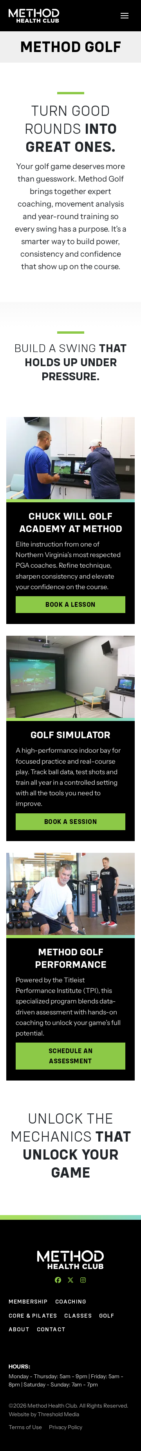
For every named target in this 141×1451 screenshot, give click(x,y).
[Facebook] (58, 1280)
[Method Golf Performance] (70, 894)
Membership (28, 1301)
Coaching (71, 1301)
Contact (51, 1329)
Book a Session (70, 821)
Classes (78, 1316)
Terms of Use (25, 1427)
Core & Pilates (33, 1316)
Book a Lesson (70, 604)
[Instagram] (83, 1280)
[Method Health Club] (70, 1259)
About (19, 1329)
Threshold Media (58, 1414)
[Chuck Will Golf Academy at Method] (70, 458)
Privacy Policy (65, 1427)
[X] (70, 1280)
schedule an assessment (71, 1056)
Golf (107, 1316)
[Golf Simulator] (70, 677)
